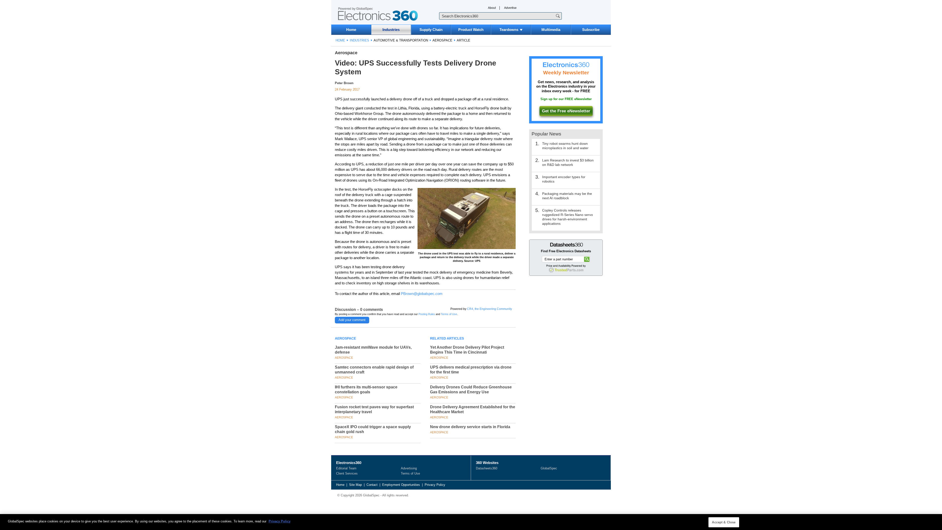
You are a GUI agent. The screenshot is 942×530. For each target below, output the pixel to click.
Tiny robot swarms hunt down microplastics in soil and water (565, 146)
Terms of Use (449, 314)
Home (351, 29)
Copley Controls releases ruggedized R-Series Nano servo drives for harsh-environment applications (567, 216)
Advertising (409, 468)
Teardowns (508, 29)
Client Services (347, 473)
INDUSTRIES (359, 40)
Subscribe (591, 29)
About (492, 8)
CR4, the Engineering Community (489, 309)
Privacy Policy (435, 485)
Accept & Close (723, 522)
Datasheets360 (486, 468)
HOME (340, 40)
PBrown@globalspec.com (422, 294)
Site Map (355, 485)
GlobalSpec (549, 468)
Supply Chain (431, 29)
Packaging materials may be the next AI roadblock (567, 196)
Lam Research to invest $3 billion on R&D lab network (568, 162)
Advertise (510, 8)
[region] (471, 522)
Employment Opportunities (401, 485)
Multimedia (550, 29)
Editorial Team (346, 468)
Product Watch (471, 29)
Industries (391, 29)
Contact (372, 485)
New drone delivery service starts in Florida (470, 427)
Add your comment (352, 320)
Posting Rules (427, 314)
